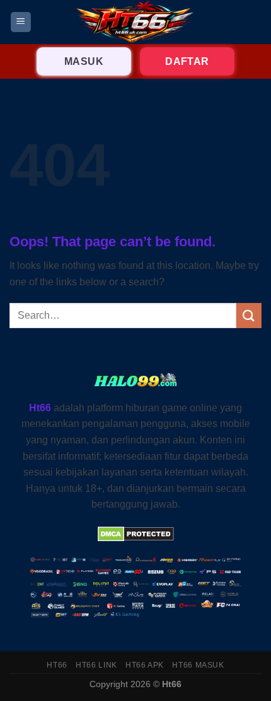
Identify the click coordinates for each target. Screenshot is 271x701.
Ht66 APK (144, 665)
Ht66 (57, 665)
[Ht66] (135, 22)
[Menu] (21, 22)
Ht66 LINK (96, 665)
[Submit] (249, 315)
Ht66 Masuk (198, 665)
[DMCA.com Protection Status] (136, 533)
